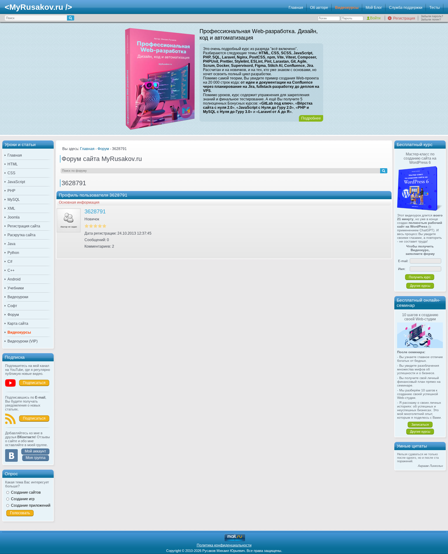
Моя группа (36, 458)
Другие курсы (420, 285)
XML (11, 208)
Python (13, 253)
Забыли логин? (431, 19)
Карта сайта (17, 323)
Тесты (434, 8)
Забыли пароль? (432, 16)
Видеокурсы (347, 8)
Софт (12, 306)
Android (14, 279)
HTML (12, 164)
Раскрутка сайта (21, 235)
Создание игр (23, 499)
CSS (11, 173)
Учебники (15, 288)
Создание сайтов (26, 492)
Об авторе (319, 8)
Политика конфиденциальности (224, 545)
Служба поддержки (405, 8)
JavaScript (16, 182)
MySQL (13, 200)
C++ (10, 270)
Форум (13, 315)
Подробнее (311, 118)
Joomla (13, 217)
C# (9, 261)
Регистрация (404, 18)
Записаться (420, 424)
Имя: (402, 269)
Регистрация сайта (23, 226)
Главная (296, 8)
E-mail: (403, 261)
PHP (11, 191)
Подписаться (34, 383)
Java (11, 244)
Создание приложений (30, 505)
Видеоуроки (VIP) (22, 341)
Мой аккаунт (35, 451)
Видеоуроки (17, 297)
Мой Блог (374, 8)
